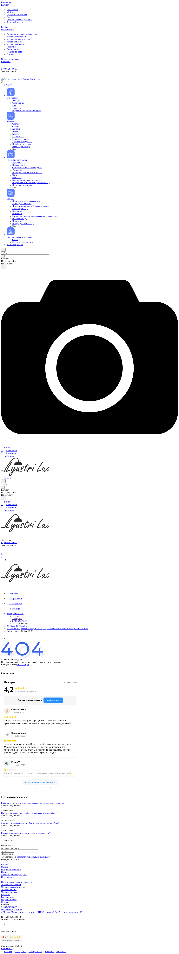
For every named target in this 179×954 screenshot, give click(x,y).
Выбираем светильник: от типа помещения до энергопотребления (32, 803)
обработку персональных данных (33, 857)
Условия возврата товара (13, 887)
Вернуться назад (9, 664)
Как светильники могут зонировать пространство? (25, 833)
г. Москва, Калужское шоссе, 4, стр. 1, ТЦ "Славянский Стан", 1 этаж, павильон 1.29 (47, 628)
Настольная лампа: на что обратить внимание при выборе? (29, 813)
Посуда (4, 872)
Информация (7, 877)
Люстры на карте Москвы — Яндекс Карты (40, 788)
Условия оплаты (9, 889)
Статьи (4, 902)
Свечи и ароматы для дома (14, 874)
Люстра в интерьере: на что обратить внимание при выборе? (30, 823)
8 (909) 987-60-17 (9, 69)
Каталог (5, 864)
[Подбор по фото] (89, 444)
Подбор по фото (9, 899)
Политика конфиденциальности (16, 882)
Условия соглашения (11, 884)
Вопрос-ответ (7, 897)
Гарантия (5, 894)
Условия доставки (9, 892)
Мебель (4, 867)
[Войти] (2, 551)
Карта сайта (6, 948)
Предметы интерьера (11, 869)
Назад (16, 616)
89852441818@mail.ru (17, 626)
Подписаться (7, 854)
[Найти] (3, 267)
